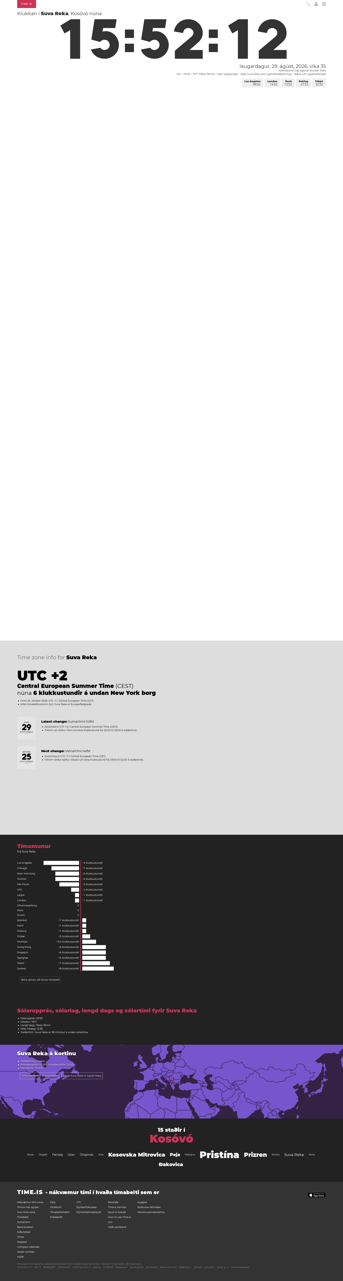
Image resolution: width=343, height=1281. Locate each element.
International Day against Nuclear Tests (302, 70)
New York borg (26, 873)
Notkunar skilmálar (149, 1207)
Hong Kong (24, 947)
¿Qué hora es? (64, 1267)
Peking (303, 83)
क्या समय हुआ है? (49, 1267)
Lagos (20, 895)
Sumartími (23, 1222)
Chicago (22, 868)
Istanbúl (22, 920)
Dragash (43, 1154)
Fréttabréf (56, 1217)
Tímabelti (23, 1217)
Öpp (52, 1202)
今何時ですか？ (185, 1267)
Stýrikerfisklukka (86, 1207)
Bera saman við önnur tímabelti (40, 979)
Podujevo (190, 1154)
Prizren (255, 1154)
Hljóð (20, 1256)
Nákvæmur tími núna (30, 1202)
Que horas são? (137, 1267)
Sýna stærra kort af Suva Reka (39, 1075)
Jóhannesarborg (27, 905)
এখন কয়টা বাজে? (108, 1267)
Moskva (21, 931)
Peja (175, 1154)
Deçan (30, 1154)
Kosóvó (171, 1138)
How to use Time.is (119, 1217)
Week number (26, 1251)
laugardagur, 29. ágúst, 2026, (283, 66)
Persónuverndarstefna (151, 1212)
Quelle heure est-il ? (81, 1267)
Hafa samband (117, 1227)
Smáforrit (55, 1207)
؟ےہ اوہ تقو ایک (223, 1267)
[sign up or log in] (316, 5)
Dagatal (22, 1242)
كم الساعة (97, 1267)
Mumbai (22, 941)
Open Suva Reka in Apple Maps (82, 1075)
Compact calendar (28, 1246)
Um (110, 1222)
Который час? (122, 1267)
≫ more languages (240, 1267)
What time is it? (24, 1267)
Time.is (26, 4)
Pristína (219, 1154)
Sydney (21, 968)
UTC (19, 889)
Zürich (21, 915)
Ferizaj (57, 1155)
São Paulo (23, 884)
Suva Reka (294, 1154)
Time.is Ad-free (117, 1207)
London (272, 83)
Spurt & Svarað (117, 1212)
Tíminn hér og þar (28, 1207)
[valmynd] (324, 4)
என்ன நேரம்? (210, 1267)
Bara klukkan (25, 1227)
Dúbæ (21, 936)
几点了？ (38, 1267)
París (288, 83)
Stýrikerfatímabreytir (88, 1212)
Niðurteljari (24, 1232)
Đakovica (171, 1164)
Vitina (312, 1154)
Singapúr (22, 952)
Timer (20, 1237)
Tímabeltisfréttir (60, 1212)
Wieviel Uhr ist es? (168, 1267)
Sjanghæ (22, 957)
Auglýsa (142, 1202)
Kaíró (20, 925)
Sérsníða (113, 1202)
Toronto (21, 879)
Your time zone (26, 1212)
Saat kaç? (198, 1267)
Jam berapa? (152, 1267)
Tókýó (319, 83)
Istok (101, 1154)
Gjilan (71, 1154)
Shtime (276, 1154)
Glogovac (87, 1154)
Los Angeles (252, 83)
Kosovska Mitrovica (136, 1154)
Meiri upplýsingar (227, 74)
